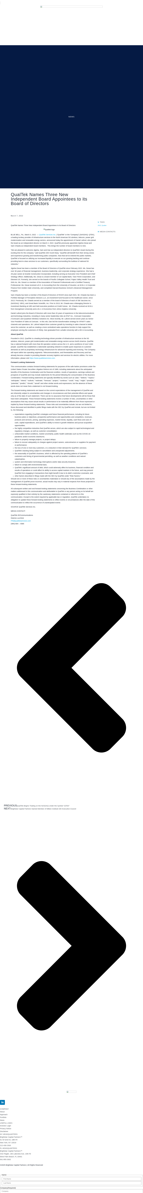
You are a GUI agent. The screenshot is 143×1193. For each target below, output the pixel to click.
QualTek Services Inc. (47, 235)
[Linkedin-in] (2, 1102)
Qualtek (104, 225)
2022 (99, 225)
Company (8, 1188)
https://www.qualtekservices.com (42, 358)
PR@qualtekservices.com (21, 521)
